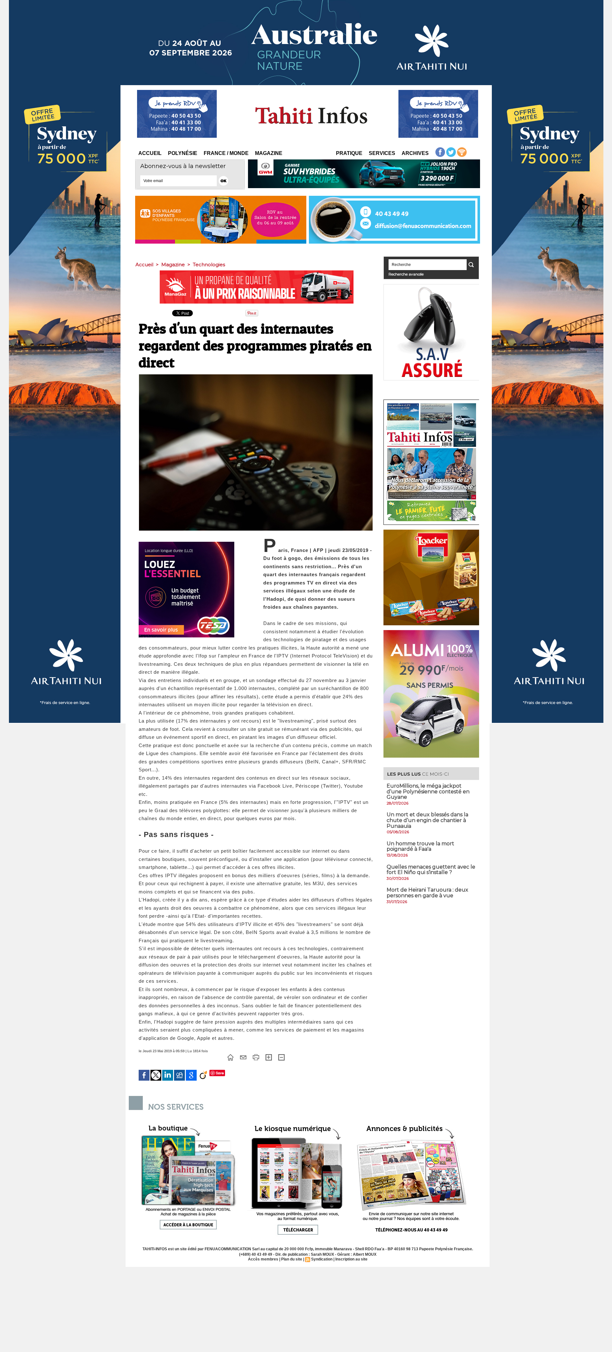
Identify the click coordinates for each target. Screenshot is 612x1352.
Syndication (321, 1259)
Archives (415, 153)
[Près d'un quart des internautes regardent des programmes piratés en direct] (256, 376)
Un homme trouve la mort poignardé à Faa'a (420, 846)
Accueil (150, 153)
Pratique (349, 153)
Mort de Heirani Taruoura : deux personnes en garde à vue (427, 893)
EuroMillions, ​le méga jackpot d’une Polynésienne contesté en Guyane (428, 791)
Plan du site (291, 1259)
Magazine (268, 153)
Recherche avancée (406, 274)
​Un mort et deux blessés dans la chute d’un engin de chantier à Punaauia (427, 820)
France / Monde (226, 153)
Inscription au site (351, 1259)
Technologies (209, 264)
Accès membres (263, 1259)
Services (382, 153)
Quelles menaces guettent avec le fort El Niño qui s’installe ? (431, 870)
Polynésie (182, 153)
